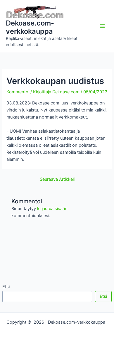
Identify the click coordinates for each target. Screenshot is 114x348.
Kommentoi (17, 91)
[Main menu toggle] (102, 26)
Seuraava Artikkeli (57, 179)
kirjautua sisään (52, 208)
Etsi (6, 286)
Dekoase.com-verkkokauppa (30, 27)
